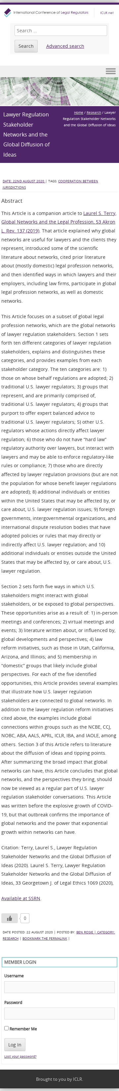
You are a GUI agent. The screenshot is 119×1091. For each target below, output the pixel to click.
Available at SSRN (20, 898)
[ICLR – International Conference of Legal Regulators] (59, 12)
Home (78, 112)
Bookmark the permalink (44, 938)
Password (13, 1002)
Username (14, 975)
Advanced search (65, 46)
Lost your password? (20, 1056)
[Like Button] (9, 918)
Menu (59, 71)
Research (94, 112)
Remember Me (23, 1028)
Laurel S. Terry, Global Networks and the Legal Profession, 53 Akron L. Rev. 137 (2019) (58, 222)
